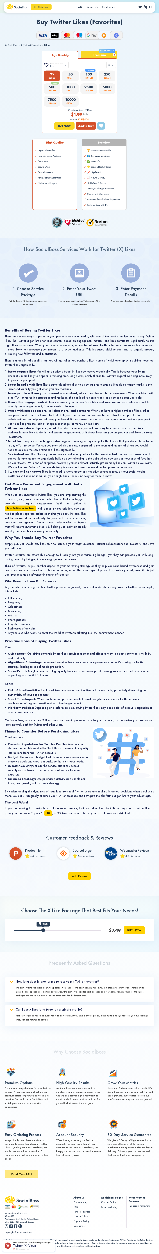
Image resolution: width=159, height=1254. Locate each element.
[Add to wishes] (101, 126)
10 (48, 813)
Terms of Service (81, 1211)
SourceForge (82, 850)
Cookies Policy (108, 1202)
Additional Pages (112, 1197)
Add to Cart (86, 126)
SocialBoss (13, 45)
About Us (92, 7)
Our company (80, 1202)
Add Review (79, 876)
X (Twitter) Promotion (31, 45)
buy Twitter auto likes (20, 508)
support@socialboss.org (16, 1213)
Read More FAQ (21, 1174)
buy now (64, 126)
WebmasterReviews (135, 850)
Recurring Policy (109, 1207)
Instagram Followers (139, 1205)
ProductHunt (34, 850)
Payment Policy (81, 1221)
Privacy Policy (80, 1216)
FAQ (79, 7)
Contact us (108, 7)
